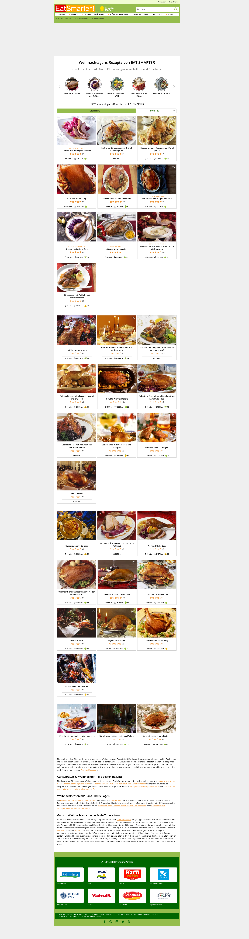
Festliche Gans (76, 640)
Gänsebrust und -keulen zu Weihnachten (78, 800)
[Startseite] (75, 8)
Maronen (61, 830)
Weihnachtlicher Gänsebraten (117, 594)
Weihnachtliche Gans (157, 546)
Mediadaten (86, 917)
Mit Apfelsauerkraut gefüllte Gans (157, 198)
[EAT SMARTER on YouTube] (129, 921)
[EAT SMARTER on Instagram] (117, 921)
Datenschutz (111, 915)
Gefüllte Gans (77, 493)
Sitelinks (78, 915)
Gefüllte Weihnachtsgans (117, 399)
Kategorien (96, 917)
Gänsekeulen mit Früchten (76, 686)
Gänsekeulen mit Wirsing (157, 640)
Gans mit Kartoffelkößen (157, 594)
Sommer (61, 14)
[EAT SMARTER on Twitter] (123, 921)
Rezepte (74, 14)
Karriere (70, 915)
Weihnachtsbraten (72, 93)
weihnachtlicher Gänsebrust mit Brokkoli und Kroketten (122, 805)
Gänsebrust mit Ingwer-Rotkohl (77, 150)
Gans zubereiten (124, 819)
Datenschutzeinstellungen (128, 915)
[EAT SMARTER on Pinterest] (111, 921)
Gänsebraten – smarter (116, 249)
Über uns (62, 915)
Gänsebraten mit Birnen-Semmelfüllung (116, 736)
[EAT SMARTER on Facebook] (105, 921)
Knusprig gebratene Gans (77, 249)
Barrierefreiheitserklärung (69, 917)
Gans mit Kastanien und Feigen (156, 736)
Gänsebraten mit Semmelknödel (117, 198)
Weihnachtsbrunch (161, 93)
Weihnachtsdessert (89, 770)
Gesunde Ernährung (94, 14)
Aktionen (157, 14)
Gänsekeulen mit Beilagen (76, 546)
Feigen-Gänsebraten (116, 640)
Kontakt (87, 915)
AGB (93, 915)
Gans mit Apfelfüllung (76, 198)
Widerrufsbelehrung (148, 915)
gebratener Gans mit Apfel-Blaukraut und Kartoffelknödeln (120, 783)
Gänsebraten (116, 800)
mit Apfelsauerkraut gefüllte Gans (144, 786)
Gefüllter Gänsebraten (77, 350)
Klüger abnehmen (119, 14)
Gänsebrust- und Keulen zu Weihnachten (77, 736)
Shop (170, 14)
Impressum (100, 915)
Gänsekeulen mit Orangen (156, 447)
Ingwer (78, 830)
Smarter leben (140, 14)
